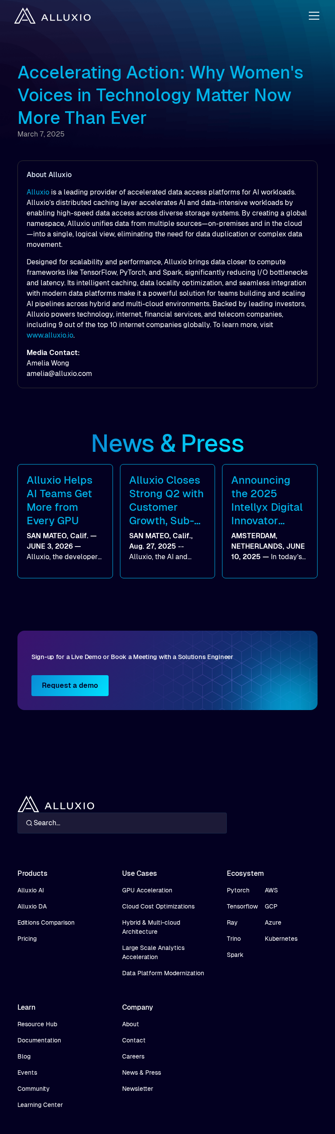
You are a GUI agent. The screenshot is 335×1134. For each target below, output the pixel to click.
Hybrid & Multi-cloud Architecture (151, 927)
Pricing (27, 938)
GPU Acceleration (147, 890)
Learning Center (40, 1104)
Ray (232, 922)
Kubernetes (281, 938)
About (130, 1024)
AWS (271, 890)
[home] (52, 15)
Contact (134, 1040)
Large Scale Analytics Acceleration (153, 952)
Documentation (39, 1040)
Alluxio (38, 192)
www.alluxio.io (50, 335)
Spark (235, 954)
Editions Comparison (46, 922)
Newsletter (137, 1088)
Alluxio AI (30, 890)
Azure (273, 922)
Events (27, 1072)
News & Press (141, 1072)
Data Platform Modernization (163, 973)
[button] (312, 15)
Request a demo (70, 685)
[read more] (65, 521)
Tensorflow (242, 906)
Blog (24, 1056)
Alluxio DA (32, 906)
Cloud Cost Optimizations (158, 906)
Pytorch (238, 890)
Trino (234, 938)
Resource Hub (37, 1024)
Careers (133, 1056)
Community (33, 1088)
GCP (271, 906)
